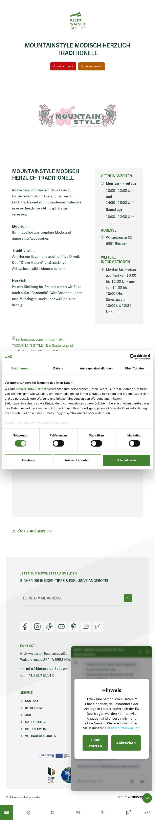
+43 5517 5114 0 (39, 675)
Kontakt (31, 700)
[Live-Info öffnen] (28, 812)
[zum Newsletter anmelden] (128, 598)
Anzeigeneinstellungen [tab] (96, 368)
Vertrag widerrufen (40, 736)
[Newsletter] (86, 627)
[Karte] (102, 812)
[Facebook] (25, 627)
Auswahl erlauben (77, 460)
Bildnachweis (35, 729)
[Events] (78, 812)
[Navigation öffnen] (147, 812)
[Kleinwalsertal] (77, 20)
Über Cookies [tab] (134, 368)
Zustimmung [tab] (20, 368)
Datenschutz (35, 722)
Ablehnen (28, 460)
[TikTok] (49, 627)
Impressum (33, 708)
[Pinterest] (74, 627)
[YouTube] (62, 627)
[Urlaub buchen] (6, 812)
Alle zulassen (126, 460)
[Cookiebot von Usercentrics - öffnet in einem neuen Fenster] (132, 357)
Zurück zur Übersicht (32, 531)
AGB (28, 715)
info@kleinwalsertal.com (46, 668)
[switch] (58, 443)
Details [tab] (58, 368)
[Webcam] (53, 812)
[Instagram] (37, 627)
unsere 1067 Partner (31, 389)
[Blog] (98, 627)
